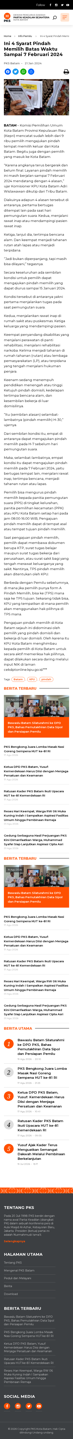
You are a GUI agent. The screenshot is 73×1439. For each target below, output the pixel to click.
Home (7, 36)
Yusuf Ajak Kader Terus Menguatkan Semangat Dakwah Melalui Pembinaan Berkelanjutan (41, 1152)
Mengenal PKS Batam (19, 1270)
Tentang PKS (13, 1262)
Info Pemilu (25, 36)
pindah (46, 679)
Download (11, 1294)
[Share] (31, 72)
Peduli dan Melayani (17, 1278)
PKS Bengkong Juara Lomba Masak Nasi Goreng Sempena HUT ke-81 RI (42, 1073)
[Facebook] (8, 72)
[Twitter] (15, 72)
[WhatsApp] (23, 72)
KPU (32, 679)
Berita (8, 1286)
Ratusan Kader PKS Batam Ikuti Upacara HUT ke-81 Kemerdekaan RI (40, 1125)
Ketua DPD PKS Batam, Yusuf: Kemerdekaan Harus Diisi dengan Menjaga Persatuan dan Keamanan (41, 1099)
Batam (18, 679)
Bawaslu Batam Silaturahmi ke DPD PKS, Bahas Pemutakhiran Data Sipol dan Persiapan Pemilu (41, 1047)
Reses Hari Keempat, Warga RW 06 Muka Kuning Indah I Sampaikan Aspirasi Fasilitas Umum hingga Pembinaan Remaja (28, 1376)
